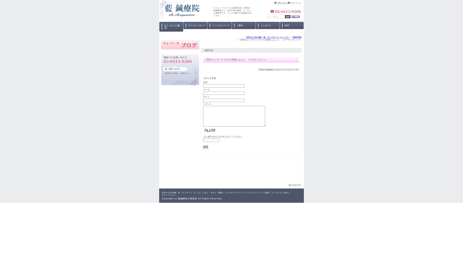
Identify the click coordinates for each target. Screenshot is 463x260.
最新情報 (297, 37)
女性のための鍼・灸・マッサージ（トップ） (267, 37)
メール (206, 89)
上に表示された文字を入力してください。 (223, 137)
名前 (205, 82)
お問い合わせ (282, 3)
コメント (207, 104)
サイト (206, 97)
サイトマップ (295, 3)
